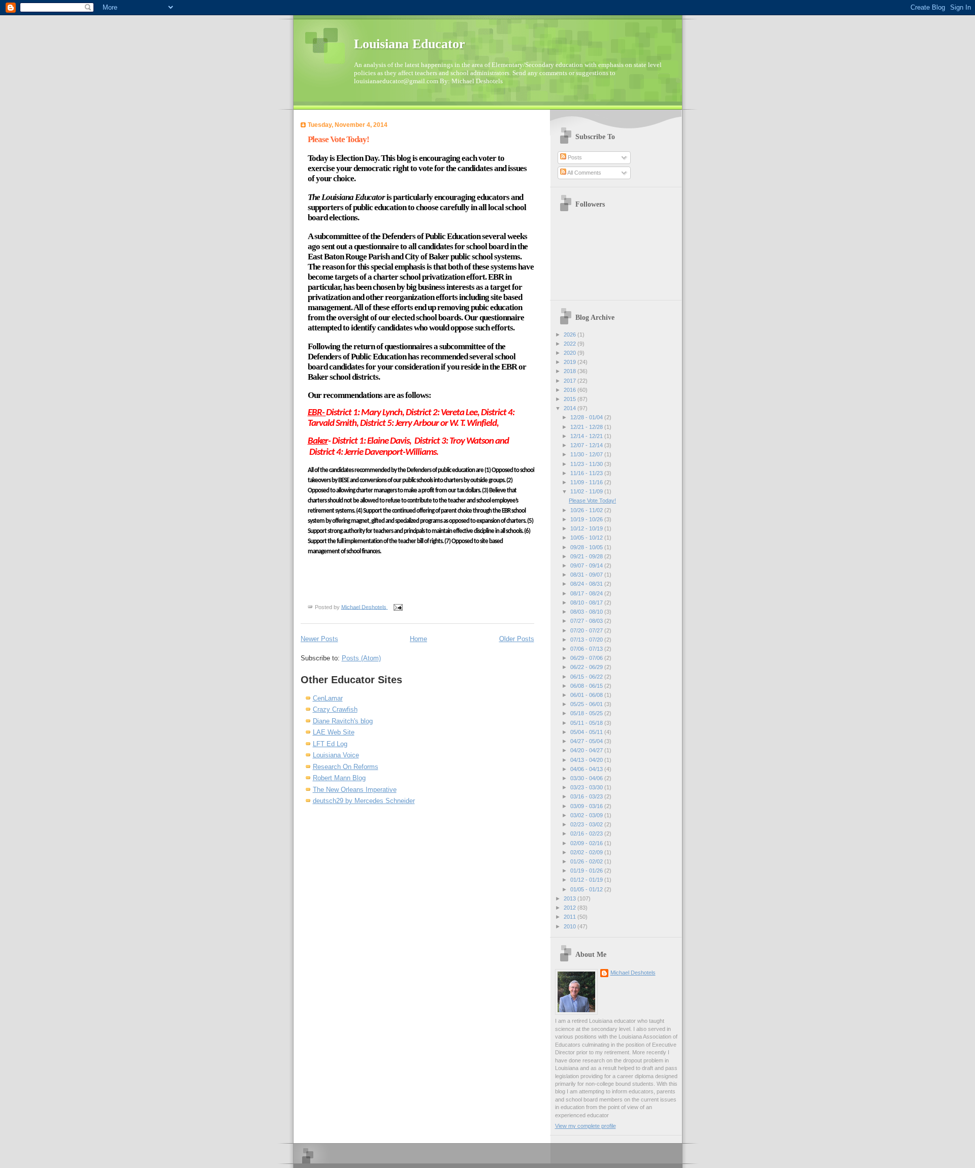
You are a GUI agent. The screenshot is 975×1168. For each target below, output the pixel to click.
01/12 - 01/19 (587, 880)
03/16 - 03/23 (587, 796)
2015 (570, 399)
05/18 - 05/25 (587, 713)
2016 (570, 390)
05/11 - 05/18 (587, 723)
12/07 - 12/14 (587, 445)
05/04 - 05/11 (587, 732)
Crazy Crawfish (335, 709)
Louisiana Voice (336, 755)
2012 (570, 908)
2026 (570, 334)
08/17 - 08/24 (587, 593)
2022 (570, 344)
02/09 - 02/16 (587, 843)
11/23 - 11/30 (587, 464)
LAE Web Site (333, 732)
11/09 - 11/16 (587, 482)
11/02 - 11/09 (587, 491)
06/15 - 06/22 (587, 677)
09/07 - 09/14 (587, 565)
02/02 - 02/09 (587, 852)
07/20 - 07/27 (587, 630)
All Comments (583, 173)
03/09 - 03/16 (587, 806)
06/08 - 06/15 (587, 686)
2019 (570, 362)
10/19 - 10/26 (587, 519)
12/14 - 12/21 (587, 436)
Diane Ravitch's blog (343, 721)
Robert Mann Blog (339, 778)
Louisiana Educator (409, 44)
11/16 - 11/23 (587, 473)
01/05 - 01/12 (587, 889)
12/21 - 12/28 (587, 427)
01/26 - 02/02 (587, 861)
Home (418, 639)
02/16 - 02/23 (587, 833)
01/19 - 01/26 (587, 870)
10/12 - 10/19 (587, 528)
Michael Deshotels (633, 973)
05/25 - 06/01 (587, 704)
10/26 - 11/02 (587, 510)
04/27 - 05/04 (587, 741)
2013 (570, 898)
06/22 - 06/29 (587, 667)
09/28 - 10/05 (587, 547)
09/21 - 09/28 (587, 556)
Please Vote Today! (338, 139)
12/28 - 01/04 (587, 417)
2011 (570, 917)
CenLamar (328, 698)
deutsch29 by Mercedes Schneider (364, 801)
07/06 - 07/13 (587, 649)
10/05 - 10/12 (587, 538)
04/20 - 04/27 (587, 750)
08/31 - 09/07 (587, 575)
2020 (570, 353)
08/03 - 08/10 (587, 612)
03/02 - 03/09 (587, 815)
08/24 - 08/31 (587, 584)
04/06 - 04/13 (587, 769)
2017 (570, 381)
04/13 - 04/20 (587, 760)
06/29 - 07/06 (587, 658)
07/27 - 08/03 (587, 621)
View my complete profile (585, 1126)
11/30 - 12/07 (587, 454)
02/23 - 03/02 (587, 824)
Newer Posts (319, 639)
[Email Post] (397, 607)
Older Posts (516, 639)
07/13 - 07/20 (587, 640)
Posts (574, 157)
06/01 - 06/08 (587, 695)
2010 (570, 926)
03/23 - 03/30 (587, 787)
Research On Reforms (345, 767)
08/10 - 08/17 (587, 602)
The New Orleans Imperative (355, 789)
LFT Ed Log (330, 744)
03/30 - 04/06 (587, 778)
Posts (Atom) (361, 658)
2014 (570, 408)
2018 (570, 371)
